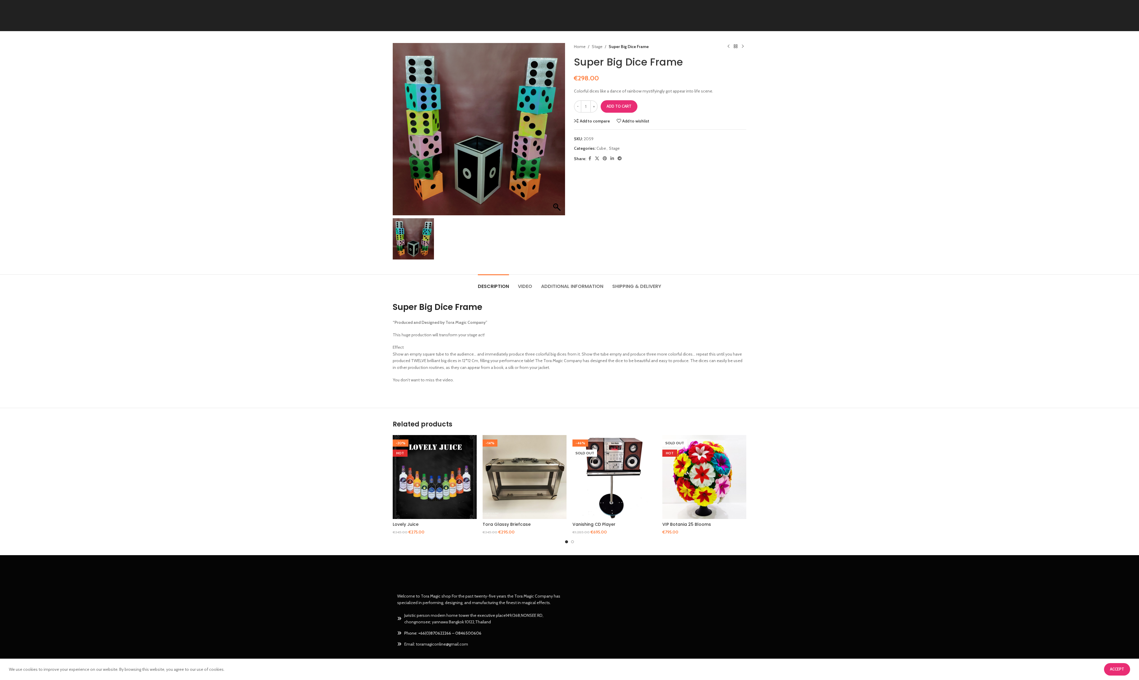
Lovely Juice (406, 524)
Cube (601, 148)
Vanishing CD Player (593, 524)
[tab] (493, 283)
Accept (1117, 669)
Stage (597, 46)
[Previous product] (728, 46)
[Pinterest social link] (605, 159)
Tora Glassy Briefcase (507, 524)
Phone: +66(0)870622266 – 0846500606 (442, 633)
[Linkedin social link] (612, 159)
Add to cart (619, 106)
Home (580, 46)
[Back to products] (735, 46)
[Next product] (742, 46)
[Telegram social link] (619, 159)
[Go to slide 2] (572, 541)
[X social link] (597, 159)
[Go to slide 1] (566, 541)
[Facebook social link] (589, 159)
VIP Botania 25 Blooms (686, 524)
